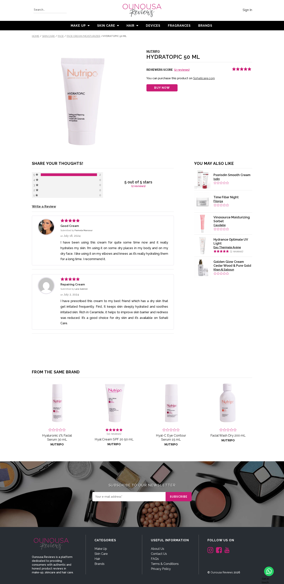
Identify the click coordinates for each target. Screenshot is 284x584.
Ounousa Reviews (222, 572)
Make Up (78, 25)
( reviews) (182, 70)
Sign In (247, 10)
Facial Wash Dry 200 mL (228, 435)
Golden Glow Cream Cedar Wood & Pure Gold (232, 263)
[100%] (69, 174)
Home (35, 36)
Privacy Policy (161, 569)
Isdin (216, 178)
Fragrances (179, 25)
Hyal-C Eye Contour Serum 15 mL (171, 437)
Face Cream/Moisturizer (83, 36)
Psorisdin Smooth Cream (231, 175)
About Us (157, 549)
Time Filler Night (226, 197)
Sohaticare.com (204, 78)
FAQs (155, 559)
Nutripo (153, 51)
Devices (153, 25)
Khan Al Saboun (223, 269)
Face (61, 36)
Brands (99, 564)
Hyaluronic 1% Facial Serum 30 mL (57, 437)
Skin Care (106, 25)
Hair (130, 25)
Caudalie (219, 225)
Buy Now (162, 87)
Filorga (218, 201)
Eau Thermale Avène (227, 247)
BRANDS (205, 25)
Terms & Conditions (165, 564)
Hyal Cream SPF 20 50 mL (114, 439)
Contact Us (159, 554)
